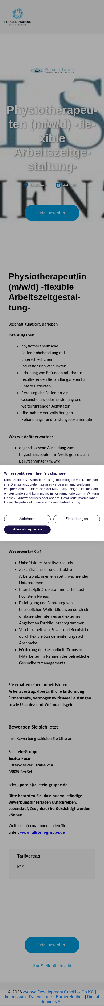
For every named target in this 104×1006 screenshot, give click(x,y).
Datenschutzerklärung (64, 502)
